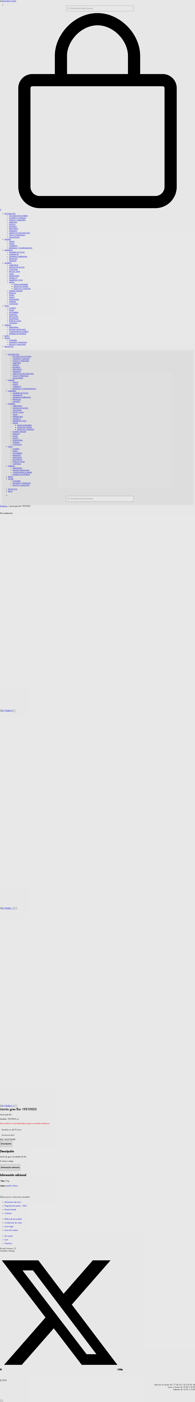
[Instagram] (118, 1370)
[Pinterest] (120, 1370)
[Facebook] (1, 1370)
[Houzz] (122, 1370)
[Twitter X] (59, 1370)
